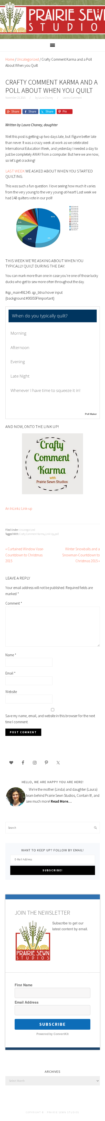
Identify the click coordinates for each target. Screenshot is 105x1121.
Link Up (49, 534)
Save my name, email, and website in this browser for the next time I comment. (50, 718)
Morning (18, 333)
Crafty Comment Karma (31, 534)
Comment (13, 603)
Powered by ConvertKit (52, 1034)
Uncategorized (27, 530)
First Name (23, 984)
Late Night (20, 376)
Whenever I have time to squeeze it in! (45, 390)
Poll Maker (91, 414)
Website (11, 691)
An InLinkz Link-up (18, 508)
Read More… (61, 801)
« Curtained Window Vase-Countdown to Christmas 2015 (24, 555)
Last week (15, 171)
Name (10, 655)
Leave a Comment (72, 97)
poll (57, 534)
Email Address (27, 1002)
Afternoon (19, 347)
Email (10, 673)
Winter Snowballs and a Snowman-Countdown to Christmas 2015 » (81, 555)
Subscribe (52, 1024)
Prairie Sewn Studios (52, 19)
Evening (17, 361)
